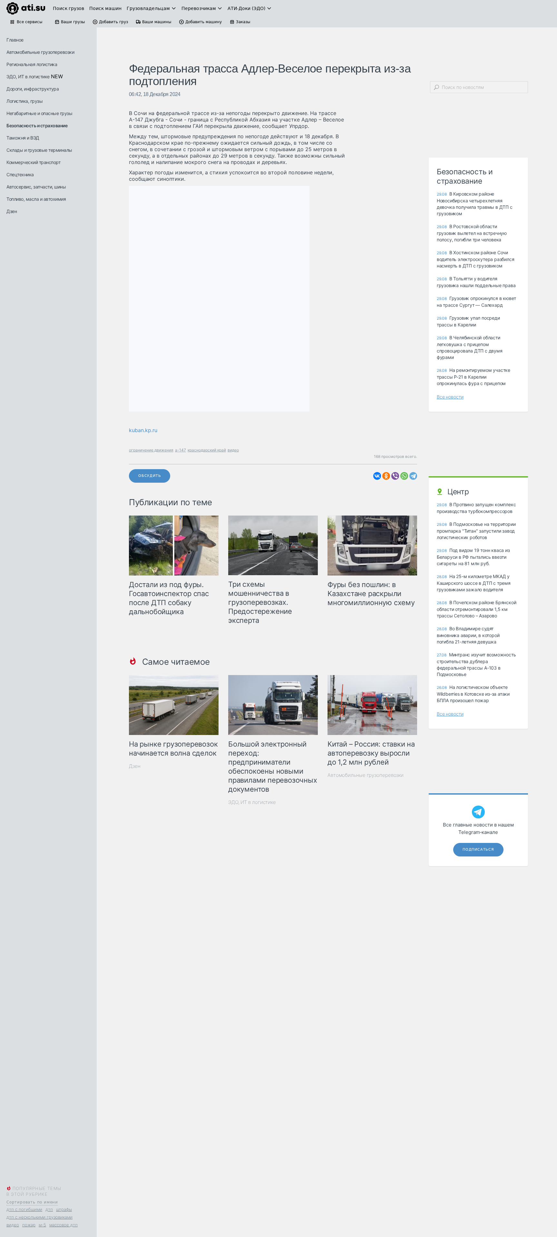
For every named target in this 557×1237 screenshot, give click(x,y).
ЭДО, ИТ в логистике (28, 76)
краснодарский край (207, 450)
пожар (28, 1224)
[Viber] (395, 476)
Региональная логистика (31, 64)
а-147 (180, 450)
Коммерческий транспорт (33, 162)
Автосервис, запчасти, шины (36, 186)
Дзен (11, 211)
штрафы (64, 1209)
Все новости (450, 397)
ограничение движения (151, 450)
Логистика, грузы (24, 101)
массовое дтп (63, 1224)
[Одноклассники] (386, 476)
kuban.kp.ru (143, 430)
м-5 (42, 1224)
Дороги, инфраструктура (32, 89)
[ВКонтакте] (377, 476)
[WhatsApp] (404, 476)
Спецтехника (20, 174)
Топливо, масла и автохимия (36, 199)
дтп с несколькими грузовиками (39, 1217)
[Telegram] (413, 476)
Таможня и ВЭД (22, 137)
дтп (49, 1209)
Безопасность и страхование (36, 125)
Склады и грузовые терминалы (39, 150)
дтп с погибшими (24, 1209)
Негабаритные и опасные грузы (39, 113)
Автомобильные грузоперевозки (40, 52)
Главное (15, 40)
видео (12, 1224)
